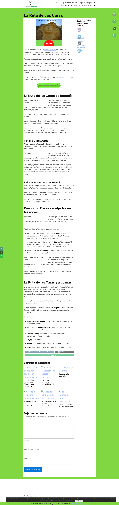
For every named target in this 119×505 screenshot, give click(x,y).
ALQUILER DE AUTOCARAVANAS (33, 12)
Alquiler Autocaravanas (69, 3)
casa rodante (62, 77)
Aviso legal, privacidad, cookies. (81, 47)
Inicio (57, 3)
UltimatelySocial (80, 503)
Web (25, 458)
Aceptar (79, 500)
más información (69, 500)
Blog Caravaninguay (85, 3)
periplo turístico (50, 50)
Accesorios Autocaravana (68, 5)
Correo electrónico (32, 449)
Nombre (27, 440)
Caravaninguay (87, 5)
